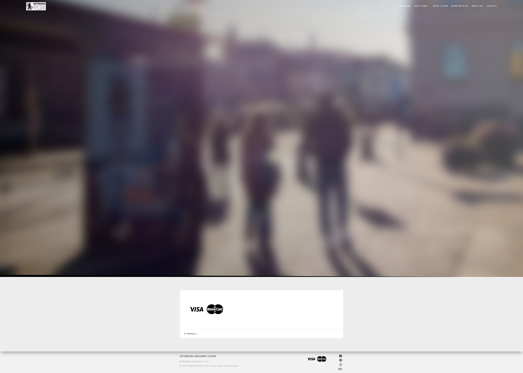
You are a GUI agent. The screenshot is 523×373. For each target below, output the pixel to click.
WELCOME (405, 6)
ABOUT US (477, 6)
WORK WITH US (460, 6)
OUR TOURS (420, 6)
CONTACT (491, 6)
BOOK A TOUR (440, 6)
